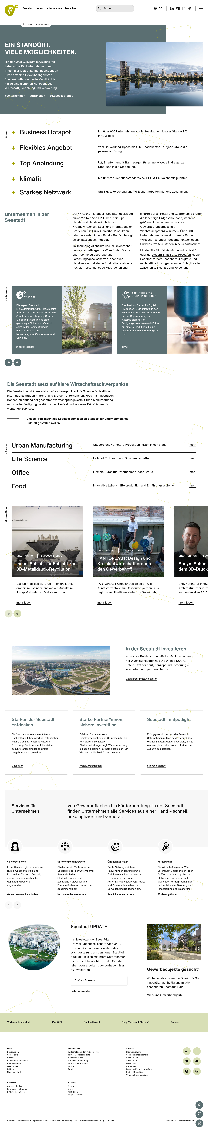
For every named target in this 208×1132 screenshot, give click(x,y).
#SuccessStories (61, 96)
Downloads (131, 1064)
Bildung (10, 1069)
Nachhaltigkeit (92, 1022)
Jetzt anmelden (81, 991)
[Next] (17, 362)
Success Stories (156, 766)
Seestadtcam (132, 1058)
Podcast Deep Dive (134, 1072)
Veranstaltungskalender (137, 1055)
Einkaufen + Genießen (17, 1061)
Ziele (70, 1089)
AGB (47, 1121)
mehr (192, 445)
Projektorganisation (90, 766)
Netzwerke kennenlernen (71, 894)
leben (40, 8)
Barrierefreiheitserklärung (92, 1121)
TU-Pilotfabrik (159, 250)
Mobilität (57, 1022)
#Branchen (37, 96)
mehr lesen (23, 602)
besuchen (71, 8)
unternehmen (54, 8)
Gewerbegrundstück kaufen (141, 679)
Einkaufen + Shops (16, 1092)
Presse (175, 1022)
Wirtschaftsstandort (18, 1022)
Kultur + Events (14, 1064)
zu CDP (125, 347)
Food (70, 1069)
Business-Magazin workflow (139, 1069)
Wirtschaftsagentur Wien (95, 250)
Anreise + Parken (15, 1086)
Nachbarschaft (14, 1072)
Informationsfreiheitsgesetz (64, 1121)
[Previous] (9, 362)
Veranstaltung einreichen (137, 1075)
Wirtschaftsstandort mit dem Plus (83, 1052)
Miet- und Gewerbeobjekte (165, 995)
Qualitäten (17, 766)
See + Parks (12, 1055)
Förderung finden (167, 894)
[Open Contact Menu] (199, 1105)
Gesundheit (12, 1067)
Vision (71, 1086)
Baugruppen (13, 1052)
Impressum (37, 1121)
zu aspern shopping (25, 347)
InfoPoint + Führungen (17, 1089)
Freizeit (10, 1058)
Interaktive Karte (133, 1052)
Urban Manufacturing (78, 1061)
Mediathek (131, 1067)
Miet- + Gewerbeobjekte (79, 1055)
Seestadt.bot (132, 1061)
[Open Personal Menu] (199, 1123)
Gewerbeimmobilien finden (22, 894)
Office (71, 1067)
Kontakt (11, 1121)
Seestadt (28, 8)
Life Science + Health (78, 1064)
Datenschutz (23, 1121)
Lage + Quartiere (76, 1095)
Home (29, 24)
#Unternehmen (15, 96)
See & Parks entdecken (120, 894)
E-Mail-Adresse (85, 980)
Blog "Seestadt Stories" (135, 1022)
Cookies (110, 1121)
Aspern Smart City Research (171, 254)
